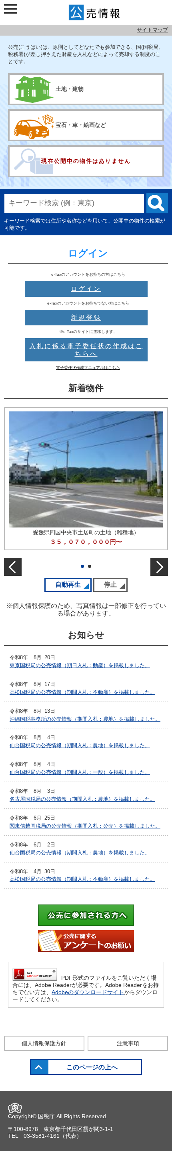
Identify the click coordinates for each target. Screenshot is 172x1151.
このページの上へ (92, 1067)
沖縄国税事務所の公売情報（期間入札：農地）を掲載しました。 (85, 719)
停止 (116, 584)
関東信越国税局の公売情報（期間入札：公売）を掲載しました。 (85, 826)
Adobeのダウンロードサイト (88, 992)
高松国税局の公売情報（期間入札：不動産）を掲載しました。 (82, 692)
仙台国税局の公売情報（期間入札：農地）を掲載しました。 (80, 745)
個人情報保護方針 (44, 1043)
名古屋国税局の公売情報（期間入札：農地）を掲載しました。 (82, 799)
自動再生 (73, 584)
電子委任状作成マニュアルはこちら (88, 367)
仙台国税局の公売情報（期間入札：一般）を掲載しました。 (80, 772)
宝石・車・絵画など (81, 125)
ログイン (86, 288)
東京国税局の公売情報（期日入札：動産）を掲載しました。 (80, 665)
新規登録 (86, 317)
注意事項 (128, 1043)
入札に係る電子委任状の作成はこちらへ (86, 350)
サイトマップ (152, 30)
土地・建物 (70, 89)
